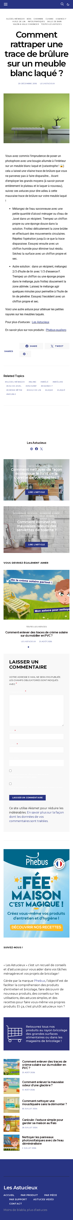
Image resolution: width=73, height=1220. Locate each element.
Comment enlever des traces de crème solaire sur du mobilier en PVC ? (36, 634)
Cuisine (50, 19)
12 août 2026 (28, 1090)
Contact (15, 1203)
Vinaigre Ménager (37, 518)
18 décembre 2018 (27, 484)
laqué (62, 390)
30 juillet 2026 (29, 1108)
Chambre (38, 19)
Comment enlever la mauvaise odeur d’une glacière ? (43, 1083)
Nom (12, 731)
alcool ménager (15, 382)
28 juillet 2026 (29, 1127)
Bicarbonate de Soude (25, 513)
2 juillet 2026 (29, 1148)
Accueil (9, 1195)
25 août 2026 (45, 641)
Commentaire (16, 692)
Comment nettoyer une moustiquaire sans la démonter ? (44, 1102)
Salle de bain (54, 21)
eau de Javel (14, 386)
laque (49, 390)
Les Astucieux (47, 83)
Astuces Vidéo (43, 1199)
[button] (68, 4)
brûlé (45, 382)
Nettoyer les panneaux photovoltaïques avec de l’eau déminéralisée (43, 1140)
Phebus (39, 980)
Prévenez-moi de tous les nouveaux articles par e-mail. (36, 788)
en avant (32, 386)
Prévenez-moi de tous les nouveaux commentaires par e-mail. (29, 775)
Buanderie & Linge (49, 513)
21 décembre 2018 (27, 536)
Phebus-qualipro (56, 330)
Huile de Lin (18, 21)
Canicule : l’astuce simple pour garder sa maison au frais (42, 1121)
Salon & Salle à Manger (26, 24)
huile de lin (34, 390)
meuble (12, 394)
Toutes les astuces (51, 24)
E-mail (13, 744)
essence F (47, 386)
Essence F (61, 19)
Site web (13, 758)
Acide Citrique (18, 466)
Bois (29, 19)
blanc (33, 382)
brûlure (58, 382)
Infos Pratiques (36, 21)
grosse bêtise (15, 390)
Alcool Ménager (15, 19)
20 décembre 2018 (27, 83)
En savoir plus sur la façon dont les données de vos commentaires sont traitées (36, 817)
